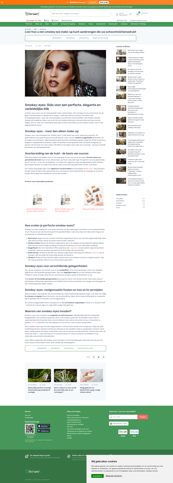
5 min (39, 46)
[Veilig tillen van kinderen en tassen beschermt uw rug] (121, 134)
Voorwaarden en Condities (75, 424)
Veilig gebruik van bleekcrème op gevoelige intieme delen (90, 390)
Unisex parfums (84, 38)
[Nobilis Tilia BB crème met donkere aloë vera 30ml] (37, 195)
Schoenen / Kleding (138, 24)
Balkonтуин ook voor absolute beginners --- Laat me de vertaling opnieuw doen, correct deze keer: (135, 98)
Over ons (28, 415)
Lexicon (56, 20)
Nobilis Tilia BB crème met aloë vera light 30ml (64, 210)
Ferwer (29, 29)
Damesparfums (57, 38)
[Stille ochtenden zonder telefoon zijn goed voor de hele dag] (121, 120)
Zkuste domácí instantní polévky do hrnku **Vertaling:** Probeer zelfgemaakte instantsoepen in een (135, 171)
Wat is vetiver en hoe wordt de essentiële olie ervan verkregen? (65, 390)
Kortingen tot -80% (34, 20)
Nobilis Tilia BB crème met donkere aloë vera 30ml (36, 210)
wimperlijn (95, 253)
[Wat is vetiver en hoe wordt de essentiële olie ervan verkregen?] (65, 375)
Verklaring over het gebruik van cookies (79, 431)
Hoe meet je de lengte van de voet (78, 429)
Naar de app (104, 2)
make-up (34, 322)
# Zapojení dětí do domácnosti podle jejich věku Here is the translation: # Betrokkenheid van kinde (135, 110)
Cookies (69, 438)
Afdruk (69, 436)
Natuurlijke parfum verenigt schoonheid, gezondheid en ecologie (39, 390)
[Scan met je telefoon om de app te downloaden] (30, 429)
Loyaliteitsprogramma (74, 420)
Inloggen (143, 417)
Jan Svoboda (32, 385)
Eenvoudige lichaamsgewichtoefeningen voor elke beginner (137, 89)
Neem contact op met (139, 20)
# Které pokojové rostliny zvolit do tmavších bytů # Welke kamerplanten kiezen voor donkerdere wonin (136, 62)
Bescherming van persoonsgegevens (79, 433)
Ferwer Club (123, 20)
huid (37, 162)
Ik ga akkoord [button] (97, 476)
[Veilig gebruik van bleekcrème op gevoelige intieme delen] (91, 375)
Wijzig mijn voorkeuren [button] (114, 476)
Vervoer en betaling (73, 415)
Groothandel (68, 20)
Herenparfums (70, 38)
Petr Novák (28, 46)
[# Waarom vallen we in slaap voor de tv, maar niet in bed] (121, 161)
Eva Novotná (58, 385)
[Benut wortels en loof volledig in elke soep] (121, 127)
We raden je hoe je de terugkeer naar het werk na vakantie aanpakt (135, 71)
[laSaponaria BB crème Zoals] (93, 195)
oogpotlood (74, 248)
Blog (47, 20)
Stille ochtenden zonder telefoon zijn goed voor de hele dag (136, 120)
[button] (43, 426)
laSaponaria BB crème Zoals (93, 209)
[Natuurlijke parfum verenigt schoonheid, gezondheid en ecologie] (39, 375)
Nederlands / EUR (119, 424)
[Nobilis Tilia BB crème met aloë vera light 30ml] (65, 195)
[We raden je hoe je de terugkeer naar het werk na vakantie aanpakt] (121, 71)
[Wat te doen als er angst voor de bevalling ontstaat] (121, 52)
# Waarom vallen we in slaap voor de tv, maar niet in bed (136, 161)
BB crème (89, 169)
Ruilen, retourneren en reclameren (78, 417)
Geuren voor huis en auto (100, 38)
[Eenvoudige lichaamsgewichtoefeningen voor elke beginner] (121, 89)
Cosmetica (42, 29)
